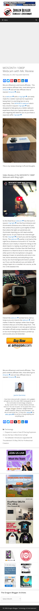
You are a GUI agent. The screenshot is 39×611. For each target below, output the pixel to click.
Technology (9, 429)
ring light (22, 96)
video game (8, 414)
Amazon (6, 90)
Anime (28, 412)
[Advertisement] (19, 42)
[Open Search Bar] (36, 20)
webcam (9, 96)
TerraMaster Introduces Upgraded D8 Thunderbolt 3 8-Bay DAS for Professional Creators (18, 440)
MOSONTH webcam (22, 103)
